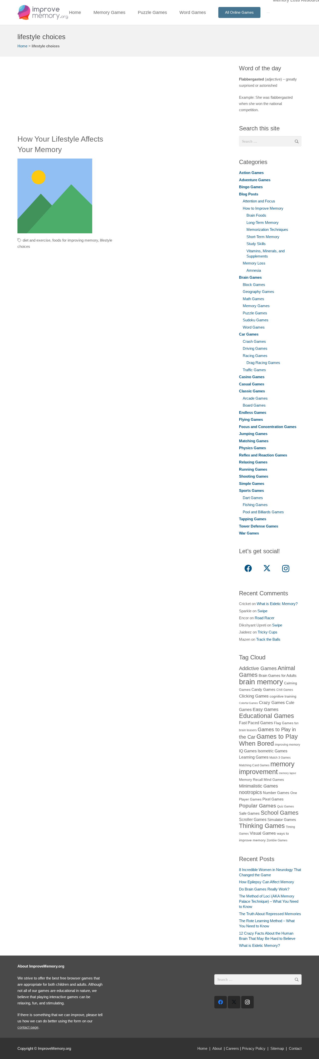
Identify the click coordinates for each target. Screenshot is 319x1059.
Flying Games (251, 419)
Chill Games (284, 690)
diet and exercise (36, 240)
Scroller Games (252, 819)
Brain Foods (256, 215)
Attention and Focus (259, 201)
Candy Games (263, 689)
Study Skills (256, 244)
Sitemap (277, 1048)
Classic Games (252, 391)
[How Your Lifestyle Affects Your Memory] (54, 196)
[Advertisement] (122, 99)
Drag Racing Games (263, 362)
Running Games (253, 469)
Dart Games (253, 498)
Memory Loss (254, 263)
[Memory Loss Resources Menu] (268, 12)
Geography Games (258, 291)
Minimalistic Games (258, 786)
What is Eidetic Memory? (277, 604)
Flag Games (283, 723)
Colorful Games (248, 703)
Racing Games (255, 355)
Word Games (254, 327)
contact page (27, 1027)
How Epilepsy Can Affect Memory (266, 882)
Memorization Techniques (267, 229)
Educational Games (266, 715)
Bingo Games (251, 187)
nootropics (250, 792)
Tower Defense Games (258, 526)
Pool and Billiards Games (263, 512)
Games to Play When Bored (268, 740)
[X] (267, 568)
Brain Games (250, 277)
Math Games (253, 299)
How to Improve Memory (263, 208)
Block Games (254, 284)
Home (22, 46)
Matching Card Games (254, 765)
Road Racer (264, 618)
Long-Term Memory (262, 222)
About (217, 1048)
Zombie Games (277, 840)
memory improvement (267, 768)
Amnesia (253, 270)
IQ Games (248, 751)
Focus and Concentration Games (267, 427)
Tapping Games (252, 519)
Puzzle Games (255, 313)
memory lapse (287, 773)
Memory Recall (251, 780)
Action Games (251, 173)
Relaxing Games (253, 462)
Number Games (276, 793)
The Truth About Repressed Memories (270, 914)
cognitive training (283, 696)
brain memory (261, 682)
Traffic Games (254, 370)
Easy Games (265, 709)
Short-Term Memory (262, 237)
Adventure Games (254, 180)
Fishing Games (255, 505)
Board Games (254, 405)
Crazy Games (272, 702)
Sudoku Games (255, 320)
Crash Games (254, 341)
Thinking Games (262, 825)
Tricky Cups (267, 632)
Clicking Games (254, 696)
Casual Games (251, 384)
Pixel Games (273, 799)
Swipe (262, 611)
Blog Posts (248, 194)
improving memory (287, 744)
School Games (280, 812)
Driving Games (255, 348)
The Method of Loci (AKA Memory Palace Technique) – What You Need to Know (268, 901)
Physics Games (252, 448)
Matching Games (253, 441)
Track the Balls (268, 639)
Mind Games (274, 780)
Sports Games (251, 490)
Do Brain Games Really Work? (264, 889)
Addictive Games (258, 668)
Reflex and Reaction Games (263, 455)
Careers (232, 1048)
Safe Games (249, 813)
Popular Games (257, 805)
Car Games (248, 334)
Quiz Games (285, 806)
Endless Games (252, 412)
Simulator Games (281, 819)
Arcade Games (255, 398)
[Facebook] (248, 568)
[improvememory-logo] (42, 12)
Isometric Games (272, 751)
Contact (295, 1048)
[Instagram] (285, 568)
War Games (249, 533)
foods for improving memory (75, 240)
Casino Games (251, 377)
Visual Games (263, 833)
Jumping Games (253, 434)
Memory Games (256, 306)
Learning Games (253, 757)
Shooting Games (253, 476)
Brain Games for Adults (278, 675)
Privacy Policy (253, 1048)
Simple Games (251, 483)
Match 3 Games (280, 757)
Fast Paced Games (256, 722)
